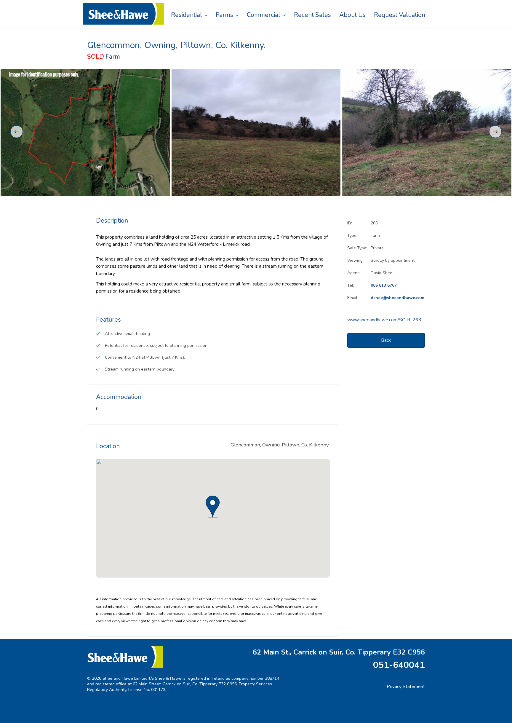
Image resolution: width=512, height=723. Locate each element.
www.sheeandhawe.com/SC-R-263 (384, 320)
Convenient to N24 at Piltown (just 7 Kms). (145, 357)
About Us (352, 15)
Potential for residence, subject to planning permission (156, 345)
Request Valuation (399, 15)
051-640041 (399, 665)
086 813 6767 (384, 285)
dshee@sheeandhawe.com (397, 298)
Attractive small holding (127, 333)
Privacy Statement (406, 686)
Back (386, 340)
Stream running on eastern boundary (140, 369)
